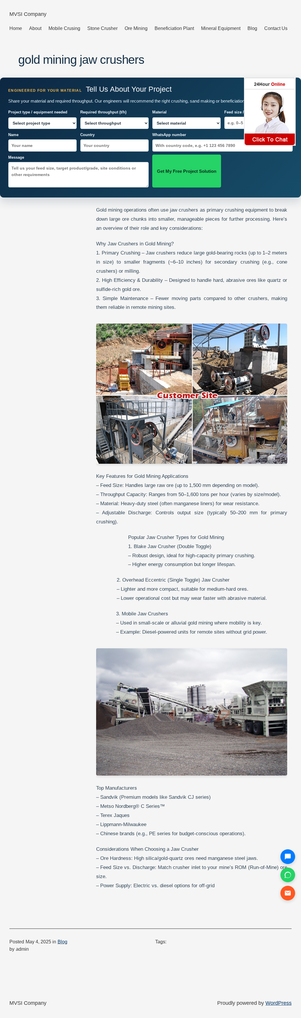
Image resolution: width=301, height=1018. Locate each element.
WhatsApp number (169, 135)
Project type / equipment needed (37, 112)
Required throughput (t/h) (103, 112)
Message (16, 157)
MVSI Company (27, 14)
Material (159, 112)
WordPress (278, 1003)
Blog (62, 941)
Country (87, 135)
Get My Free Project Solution (186, 171)
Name (13, 135)
